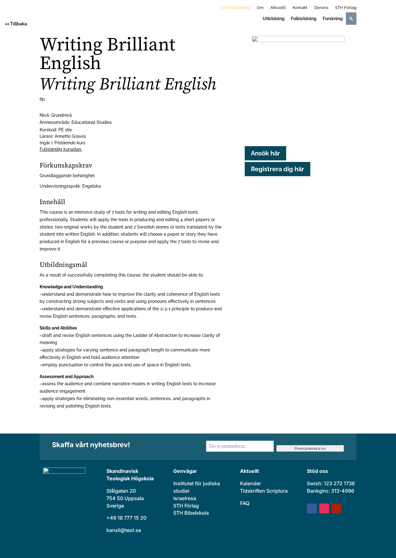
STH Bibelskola (235, 8)
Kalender (250, 483)
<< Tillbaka (16, 23)
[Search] (351, 18)
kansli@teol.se (123, 530)
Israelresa (184, 498)
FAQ (244, 503)
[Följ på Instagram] (324, 508)
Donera (321, 8)
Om (260, 8)
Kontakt (300, 8)
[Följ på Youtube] (337, 508)
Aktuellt (278, 8)
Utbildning (274, 18)
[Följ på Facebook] (312, 508)
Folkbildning (303, 18)
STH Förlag (345, 8)
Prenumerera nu (310, 448)
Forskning (333, 18)
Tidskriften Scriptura (264, 491)
